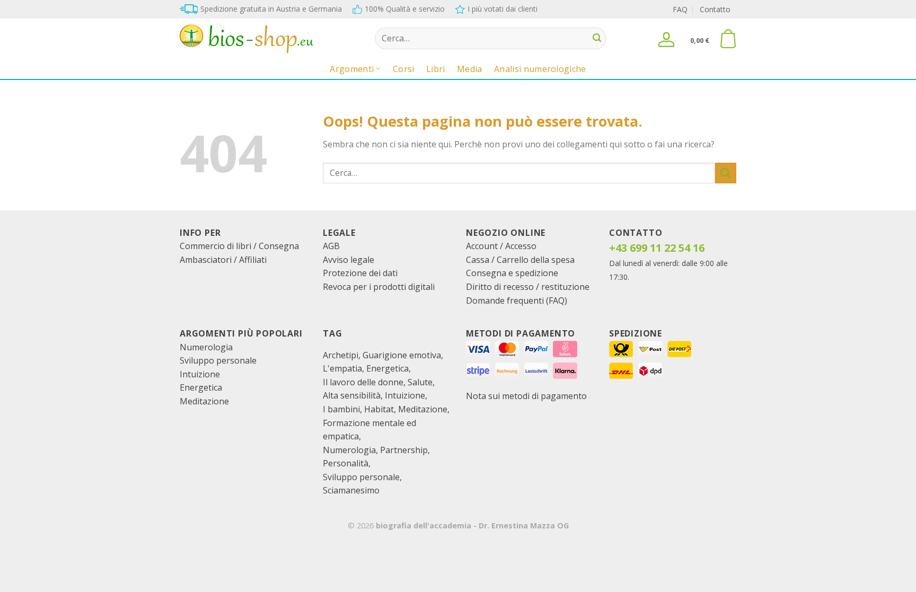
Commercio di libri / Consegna (239, 246)
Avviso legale (348, 260)
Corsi (404, 69)
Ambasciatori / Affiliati (223, 260)
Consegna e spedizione (512, 273)
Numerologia (206, 347)
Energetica (201, 387)
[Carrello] (727, 39)
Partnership (404, 450)
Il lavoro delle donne (363, 382)
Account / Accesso (501, 246)
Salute (420, 382)
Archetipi (340, 355)
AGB (331, 246)
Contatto (715, 9)
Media (469, 69)
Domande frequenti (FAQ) (516, 300)
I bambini (341, 409)
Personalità (345, 463)
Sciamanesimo (351, 490)
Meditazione (204, 401)
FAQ (680, 9)
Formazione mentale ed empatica (369, 430)
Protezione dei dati (360, 273)
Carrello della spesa (536, 260)
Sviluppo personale (218, 360)
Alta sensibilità (352, 395)
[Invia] (597, 39)
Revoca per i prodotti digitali (379, 287)
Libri (435, 69)
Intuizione (200, 374)
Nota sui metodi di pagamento (526, 396)
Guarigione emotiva (402, 355)
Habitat (379, 409)
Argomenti (352, 69)
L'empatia (342, 368)
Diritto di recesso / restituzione (527, 287)
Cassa (477, 260)
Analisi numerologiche (540, 69)
